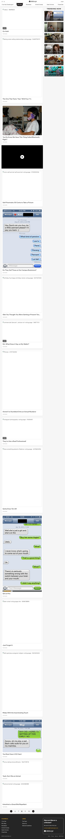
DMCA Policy (61, 836)
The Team (24, 821)
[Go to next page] (33, 811)
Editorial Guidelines (27, 825)
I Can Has (4, 821)
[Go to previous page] (11, 811)
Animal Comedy (5, 827)
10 (29, 811)
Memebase (4, 825)
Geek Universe (5, 830)
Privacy (52, 836)
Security (56, 836)
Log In (62, 1)
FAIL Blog (4, 823)
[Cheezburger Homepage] (33, 1)
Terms (49, 836)
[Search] (4, 1)
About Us (24, 823)
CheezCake (4, 832)
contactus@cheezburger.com (51, 828)
